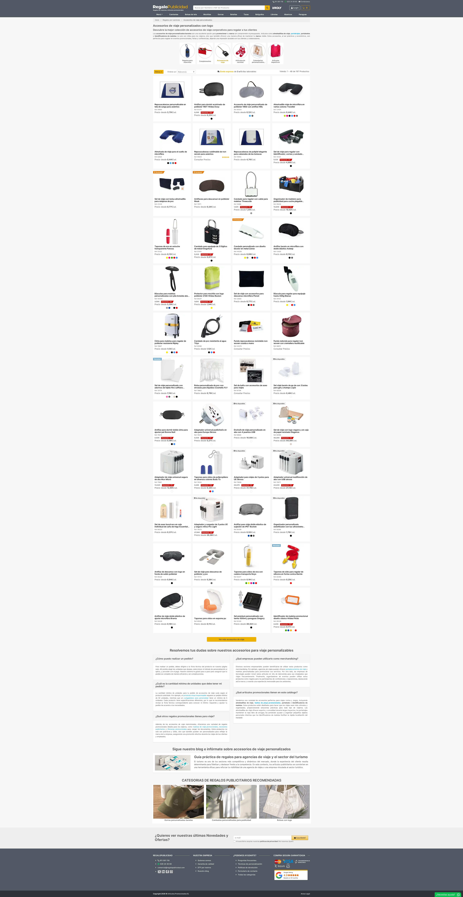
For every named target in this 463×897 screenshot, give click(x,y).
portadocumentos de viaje (296, 669)
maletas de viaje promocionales (205, 727)
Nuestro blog (203, 871)
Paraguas (303, 14)
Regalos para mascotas (187, 61)
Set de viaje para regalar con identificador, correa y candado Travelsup (288, 153)
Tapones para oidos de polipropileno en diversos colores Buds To (211, 478)
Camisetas (173, 14)
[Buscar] (267, 7)
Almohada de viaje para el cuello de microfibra (170, 152)
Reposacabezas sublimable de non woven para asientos (210, 152)
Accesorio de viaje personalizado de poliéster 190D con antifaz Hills (250, 105)
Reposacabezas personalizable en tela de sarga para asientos (170, 105)
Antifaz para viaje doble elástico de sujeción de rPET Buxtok (250, 525)
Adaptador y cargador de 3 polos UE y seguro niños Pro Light (211, 525)
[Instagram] (171, 871)
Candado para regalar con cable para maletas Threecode (251, 200)
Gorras (221, 14)
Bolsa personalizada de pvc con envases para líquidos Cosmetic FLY (210, 386)
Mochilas (207, 14)
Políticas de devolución (248, 867)
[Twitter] (159, 871)
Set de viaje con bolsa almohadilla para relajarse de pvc (169, 200)
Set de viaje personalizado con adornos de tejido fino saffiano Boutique (168, 387)
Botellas (233, 14)
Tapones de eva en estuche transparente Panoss (167, 247)
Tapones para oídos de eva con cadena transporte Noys (248, 573)
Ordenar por (171, 72)
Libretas (274, 14)
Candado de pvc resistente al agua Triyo (210, 342)
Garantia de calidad (206, 864)
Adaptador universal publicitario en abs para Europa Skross (210, 431)
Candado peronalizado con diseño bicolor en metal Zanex (250, 247)
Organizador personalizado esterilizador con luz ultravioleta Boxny (288, 526)
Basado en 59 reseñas (291, 878)
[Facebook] (167, 871)
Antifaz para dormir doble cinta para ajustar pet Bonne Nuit (171, 431)
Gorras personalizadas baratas (178, 820)
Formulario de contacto (247, 871)
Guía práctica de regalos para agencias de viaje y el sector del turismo (251, 757)
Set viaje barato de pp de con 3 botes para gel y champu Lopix (291, 386)
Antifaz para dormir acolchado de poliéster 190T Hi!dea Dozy (209, 105)
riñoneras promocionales (177, 729)
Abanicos (288, 14)
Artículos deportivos (275, 61)
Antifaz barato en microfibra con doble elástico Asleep (288, 247)
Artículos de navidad (240, 61)
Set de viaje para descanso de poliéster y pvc (207, 573)
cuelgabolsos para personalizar (196, 698)
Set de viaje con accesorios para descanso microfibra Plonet (249, 294)
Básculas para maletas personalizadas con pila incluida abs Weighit (171, 295)
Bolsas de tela (191, 14)
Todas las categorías (246, 875)
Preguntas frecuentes (247, 860)
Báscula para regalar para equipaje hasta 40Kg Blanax (289, 294)
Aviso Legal (305, 894)
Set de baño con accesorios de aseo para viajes (250, 386)
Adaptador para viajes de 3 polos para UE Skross (251, 478)
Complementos (205, 61)
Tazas (246, 14)
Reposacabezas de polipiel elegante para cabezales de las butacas (250, 152)
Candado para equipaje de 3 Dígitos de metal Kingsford (210, 247)
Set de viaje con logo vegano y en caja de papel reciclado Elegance (291, 431)
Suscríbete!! (301, 838)
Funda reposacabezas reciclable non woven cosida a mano (251, 342)
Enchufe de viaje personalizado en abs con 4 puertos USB (250, 431)
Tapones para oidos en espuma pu (210, 618)
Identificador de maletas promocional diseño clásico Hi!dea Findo (291, 617)
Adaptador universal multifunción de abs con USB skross (290, 478)
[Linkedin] (163, 871)
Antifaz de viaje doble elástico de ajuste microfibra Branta (169, 617)
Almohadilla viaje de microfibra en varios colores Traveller (289, 105)
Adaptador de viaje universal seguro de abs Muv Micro (171, 478)
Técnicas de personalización (250, 864)
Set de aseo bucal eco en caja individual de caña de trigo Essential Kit (171, 526)
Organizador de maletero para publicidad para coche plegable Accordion (288, 201)
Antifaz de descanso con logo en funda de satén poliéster (169, 573)
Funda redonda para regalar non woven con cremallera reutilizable (289, 342)
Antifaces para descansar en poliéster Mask (211, 200)
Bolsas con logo (284, 820)
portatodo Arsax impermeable (194, 695)
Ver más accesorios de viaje (231, 639)
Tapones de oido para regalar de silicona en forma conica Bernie (288, 573)
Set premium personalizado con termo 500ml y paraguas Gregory (249, 617)
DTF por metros (204, 867)
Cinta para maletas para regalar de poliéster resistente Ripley (170, 342)
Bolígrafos (259, 14)
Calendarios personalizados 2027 (258, 62)
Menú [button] (158, 14)
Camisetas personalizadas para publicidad (231, 820)
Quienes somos (204, 860)
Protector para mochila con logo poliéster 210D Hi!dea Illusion (209, 294)
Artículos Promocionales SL (178, 894)
